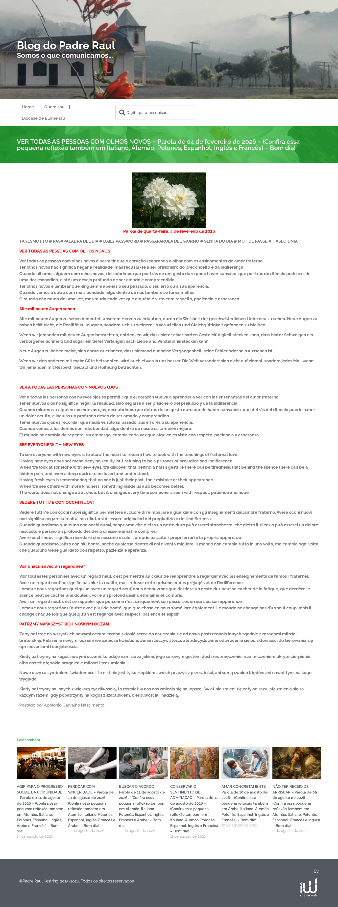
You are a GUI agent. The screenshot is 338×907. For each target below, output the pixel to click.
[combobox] (155, 112)
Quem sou (54, 106)
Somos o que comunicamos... (65, 55)
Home (28, 106)
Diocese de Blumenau (43, 118)
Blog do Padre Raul (66, 45)
